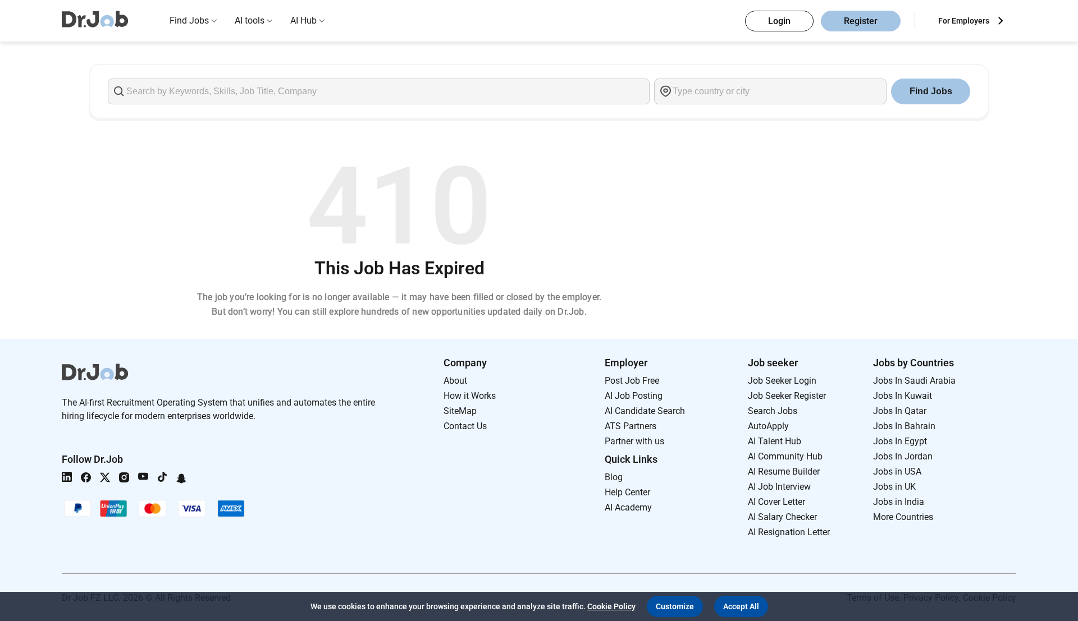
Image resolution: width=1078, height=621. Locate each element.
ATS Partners (630, 426)
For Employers (963, 20)
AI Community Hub (785, 456)
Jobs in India (898, 501)
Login (779, 21)
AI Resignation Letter (789, 532)
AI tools (249, 20)
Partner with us (634, 441)
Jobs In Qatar (899, 411)
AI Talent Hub (774, 441)
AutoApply (768, 426)
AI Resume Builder (784, 471)
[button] (675, 606)
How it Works (470, 395)
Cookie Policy (611, 606)
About (455, 380)
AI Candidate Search (645, 411)
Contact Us (465, 426)
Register (861, 21)
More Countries (903, 517)
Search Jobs (772, 411)
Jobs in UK (894, 486)
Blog (614, 477)
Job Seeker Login (782, 380)
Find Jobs (189, 20)
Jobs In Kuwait (902, 395)
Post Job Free (632, 380)
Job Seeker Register (787, 395)
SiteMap (460, 411)
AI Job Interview (779, 486)
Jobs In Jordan (903, 456)
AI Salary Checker (782, 517)
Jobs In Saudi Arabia (914, 380)
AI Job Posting (634, 395)
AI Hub (303, 20)
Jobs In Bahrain (904, 426)
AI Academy (628, 507)
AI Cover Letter (776, 501)
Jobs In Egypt (900, 441)
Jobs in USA (897, 471)
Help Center (627, 492)
